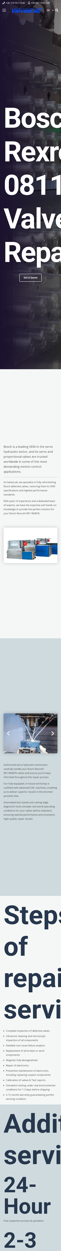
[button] (50, 10)
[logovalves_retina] (27, 10)
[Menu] (4, 10)
